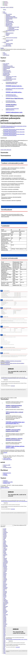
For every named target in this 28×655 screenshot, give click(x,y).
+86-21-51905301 (7, 458)
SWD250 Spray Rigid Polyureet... (15, 98)
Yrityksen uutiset (9, 43)
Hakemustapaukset (9, 32)
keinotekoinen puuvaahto (13, 29)
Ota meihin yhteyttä (7, 45)
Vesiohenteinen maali (10, 30)
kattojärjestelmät (9, 18)
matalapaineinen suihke (10, 16)
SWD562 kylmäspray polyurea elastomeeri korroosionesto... (14, 439)
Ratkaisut (8, 34)
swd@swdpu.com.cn (7, 459)
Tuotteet (4, 13)
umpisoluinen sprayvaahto (13, 27)
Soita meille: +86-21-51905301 (7, 7)
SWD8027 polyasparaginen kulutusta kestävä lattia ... (13, 430)
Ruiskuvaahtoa (9, 25)
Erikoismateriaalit (9, 21)
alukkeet (7, 20)
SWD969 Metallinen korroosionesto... (11, 105)
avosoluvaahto (11, 28)
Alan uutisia (8, 44)
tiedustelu (5, 452)
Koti (4, 11)
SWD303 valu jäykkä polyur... (14, 92)
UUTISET (5, 475)
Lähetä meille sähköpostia (6, 149)
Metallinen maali (9, 24)
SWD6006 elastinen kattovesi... (14, 86)
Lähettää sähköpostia (5, 487)
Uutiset (7, 35)
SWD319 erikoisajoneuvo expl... (14, 112)
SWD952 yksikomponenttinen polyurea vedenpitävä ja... (14, 406)
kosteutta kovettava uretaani (11, 17)
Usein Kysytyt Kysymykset (11, 37)
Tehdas (7, 41)
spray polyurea (9, 14)
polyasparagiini (9, 23)
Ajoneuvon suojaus (10, 22)
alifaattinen (8, 15)
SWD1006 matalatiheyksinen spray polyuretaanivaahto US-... (15, 422)
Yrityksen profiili (9, 40)
